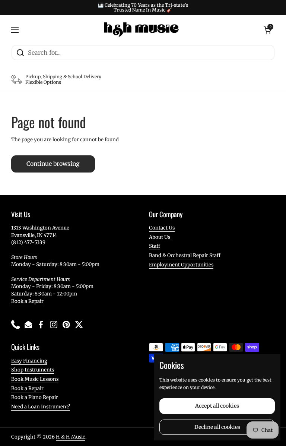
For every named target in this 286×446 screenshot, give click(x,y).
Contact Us (162, 228)
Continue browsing (53, 163)
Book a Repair (27, 301)
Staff (154, 246)
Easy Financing (29, 361)
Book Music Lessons (34, 379)
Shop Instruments (32, 370)
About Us (159, 237)
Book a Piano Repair (34, 397)
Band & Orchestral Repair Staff (184, 255)
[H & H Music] (141, 29)
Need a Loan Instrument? (40, 407)
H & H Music (70, 437)
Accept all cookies (217, 405)
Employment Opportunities (181, 265)
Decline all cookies (217, 427)
